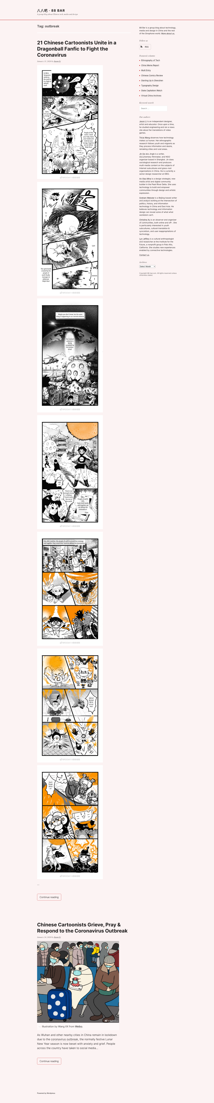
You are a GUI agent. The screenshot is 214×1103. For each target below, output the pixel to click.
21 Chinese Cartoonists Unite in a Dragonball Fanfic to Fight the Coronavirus (76, 49)
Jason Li (57, 61)
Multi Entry (146, 70)
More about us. (168, 33)
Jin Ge (142, 154)
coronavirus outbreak (64, 1039)
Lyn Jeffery (144, 239)
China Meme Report (150, 65)
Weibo (78, 1026)
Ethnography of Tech (150, 60)
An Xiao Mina (145, 178)
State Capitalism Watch (151, 90)
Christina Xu (144, 220)
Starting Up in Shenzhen (152, 80)
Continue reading (50, 897)
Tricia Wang (144, 137)
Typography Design (150, 85)
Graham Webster (146, 198)
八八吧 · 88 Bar (51, 10)
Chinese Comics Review (152, 75)
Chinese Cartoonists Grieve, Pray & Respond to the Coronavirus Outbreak (82, 928)
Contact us (144, 255)
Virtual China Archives (151, 95)
